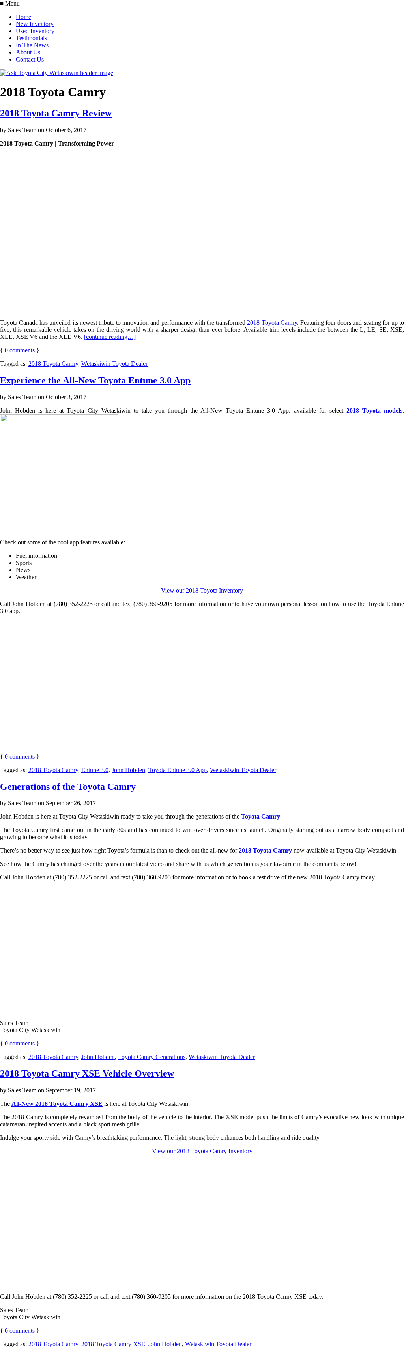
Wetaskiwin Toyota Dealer (114, 363)
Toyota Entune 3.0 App (177, 770)
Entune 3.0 (94, 770)
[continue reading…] (110, 336)
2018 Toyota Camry (272, 322)
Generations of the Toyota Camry (68, 787)
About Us (28, 52)
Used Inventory (35, 31)
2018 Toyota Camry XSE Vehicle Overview (87, 1073)
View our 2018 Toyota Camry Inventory (202, 1151)
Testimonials (31, 38)
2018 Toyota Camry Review (56, 113)
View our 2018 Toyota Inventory (202, 590)
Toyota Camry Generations (151, 1056)
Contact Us (30, 59)
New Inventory (35, 24)
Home (23, 16)
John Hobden (128, 770)
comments (20, 350)
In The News (32, 45)
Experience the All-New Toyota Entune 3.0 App (95, 380)
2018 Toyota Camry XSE (113, 1344)
